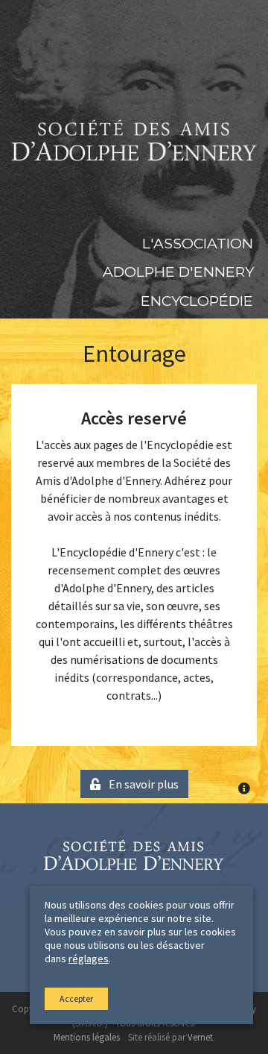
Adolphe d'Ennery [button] (178, 271)
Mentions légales (87, 1037)
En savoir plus (142, 784)
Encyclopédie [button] (197, 301)
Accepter (76, 998)
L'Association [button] (197, 243)
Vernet (200, 1037)
